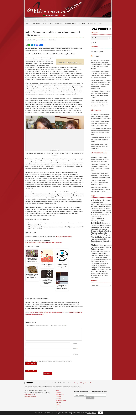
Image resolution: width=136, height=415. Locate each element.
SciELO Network (98, 51)
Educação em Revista (100, 227)
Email (75, 348)
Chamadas (58, 23)
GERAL (28, 20)
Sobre (101, 23)
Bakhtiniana (52, 40)
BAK (32, 312)
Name (75, 343)
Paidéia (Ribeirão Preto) (105, 245)
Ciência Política (104, 214)
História (100, 237)
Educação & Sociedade (104, 225)
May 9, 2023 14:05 (30, 40)
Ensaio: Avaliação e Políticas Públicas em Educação (101, 232)
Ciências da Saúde (96, 216)
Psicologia (95, 249)
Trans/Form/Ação (100, 271)
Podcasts (59, 406)
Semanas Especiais (70, 23)
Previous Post (31, 371)
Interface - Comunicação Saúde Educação (101, 239)
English (56, 15)
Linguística (40, 314)
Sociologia (95, 269)
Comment (73, 329)
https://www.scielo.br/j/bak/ (64, 236)
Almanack (108, 200)
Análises (59, 396)
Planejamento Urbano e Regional (101, 247)
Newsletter (92, 23)
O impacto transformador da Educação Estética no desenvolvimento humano (100, 175)
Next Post (48, 373)
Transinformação (95, 273)
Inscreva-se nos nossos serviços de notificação (90, 391)
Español (63, 15)
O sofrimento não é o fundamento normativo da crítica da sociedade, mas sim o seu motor (100, 159)
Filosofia (94, 237)
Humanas (96, 56)
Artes (109, 204)
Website (75, 354)
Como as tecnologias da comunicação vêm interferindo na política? (99, 182)
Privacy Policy (91, 413)
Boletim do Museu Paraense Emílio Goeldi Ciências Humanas (101, 210)
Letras (100, 241)
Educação (97, 222)
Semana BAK (47, 312)
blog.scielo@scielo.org (30, 396)
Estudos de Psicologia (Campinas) (100, 235)
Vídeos (58, 404)
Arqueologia (104, 204)
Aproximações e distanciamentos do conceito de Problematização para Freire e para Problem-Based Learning (101, 62)
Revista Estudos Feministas (104, 267)
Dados (102, 220)
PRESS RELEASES (46, 20)
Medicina (94, 245)
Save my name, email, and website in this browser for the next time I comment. (48, 361)
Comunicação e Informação (97, 220)
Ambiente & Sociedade (97, 202)
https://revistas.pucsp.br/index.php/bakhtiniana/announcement (43, 242)
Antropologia (95, 204)
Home (27, 23)
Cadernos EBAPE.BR (102, 212)
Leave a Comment (42, 40)
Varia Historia (95, 277)
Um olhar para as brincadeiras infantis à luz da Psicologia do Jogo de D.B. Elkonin (101, 93)
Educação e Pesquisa (99, 229)
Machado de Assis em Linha (98, 243)
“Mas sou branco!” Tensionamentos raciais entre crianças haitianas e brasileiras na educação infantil (100, 73)
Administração (98, 200)
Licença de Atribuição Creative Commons (84, 383)
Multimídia (82, 23)
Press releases (48, 23)
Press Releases (39, 312)
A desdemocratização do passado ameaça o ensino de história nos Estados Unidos (99, 102)
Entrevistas (36, 23)
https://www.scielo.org (30, 394)
